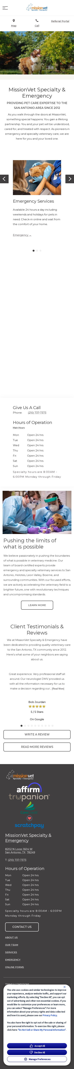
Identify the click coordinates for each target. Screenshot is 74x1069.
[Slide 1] (33, 251)
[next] (69, 179)
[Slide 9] (49, 725)
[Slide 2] (37, 250)
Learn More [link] (37, 605)
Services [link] (11, 952)
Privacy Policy (50, 1015)
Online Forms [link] (14, 967)
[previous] (4, 179)
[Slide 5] (35, 725)
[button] (5, 8)
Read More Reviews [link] (37, 747)
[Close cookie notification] (64, 987)
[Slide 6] (38, 725)
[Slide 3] (40, 250)
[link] (37, 7)
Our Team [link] (11, 944)
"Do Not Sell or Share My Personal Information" (42, 1029)
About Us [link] (11, 937)
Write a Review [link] (37, 734)
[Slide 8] (45, 725)
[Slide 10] (52, 725)
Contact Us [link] (21, 927)
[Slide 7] (42, 725)
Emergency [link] (20, 235)
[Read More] (58, 688)
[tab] (19, 428)
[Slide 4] (32, 725)
